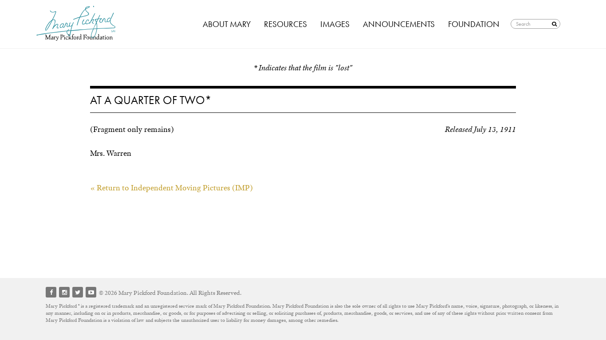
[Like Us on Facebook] (51, 292)
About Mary (227, 24)
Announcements (399, 24)
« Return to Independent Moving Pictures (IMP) (171, 188)
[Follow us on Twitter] (77, 292)
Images (335, 24)
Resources (285, 24)
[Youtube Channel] (91, 292)
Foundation (474, 24)
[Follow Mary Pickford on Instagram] (64, 292)
